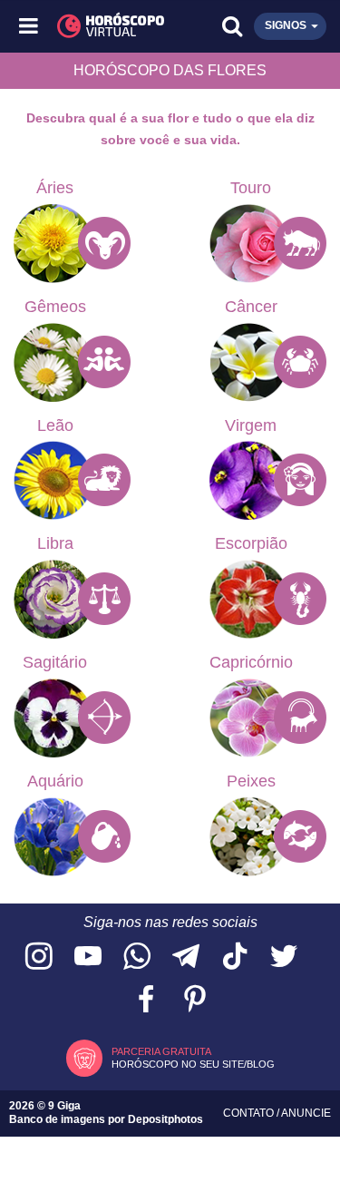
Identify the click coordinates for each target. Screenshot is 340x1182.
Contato (250, 1113)
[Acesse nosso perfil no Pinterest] (195, 1000)
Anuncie (306, 1113)
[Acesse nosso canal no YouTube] (88, 957)
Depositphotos (165, 1119)
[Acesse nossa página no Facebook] (146, 1000)
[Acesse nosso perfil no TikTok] (234, 957)
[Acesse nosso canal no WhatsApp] (136, 957)
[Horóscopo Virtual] (101, 26)
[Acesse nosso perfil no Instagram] (39, 957)
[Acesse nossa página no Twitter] (283, 957)
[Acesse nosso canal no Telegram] (185, 957)
